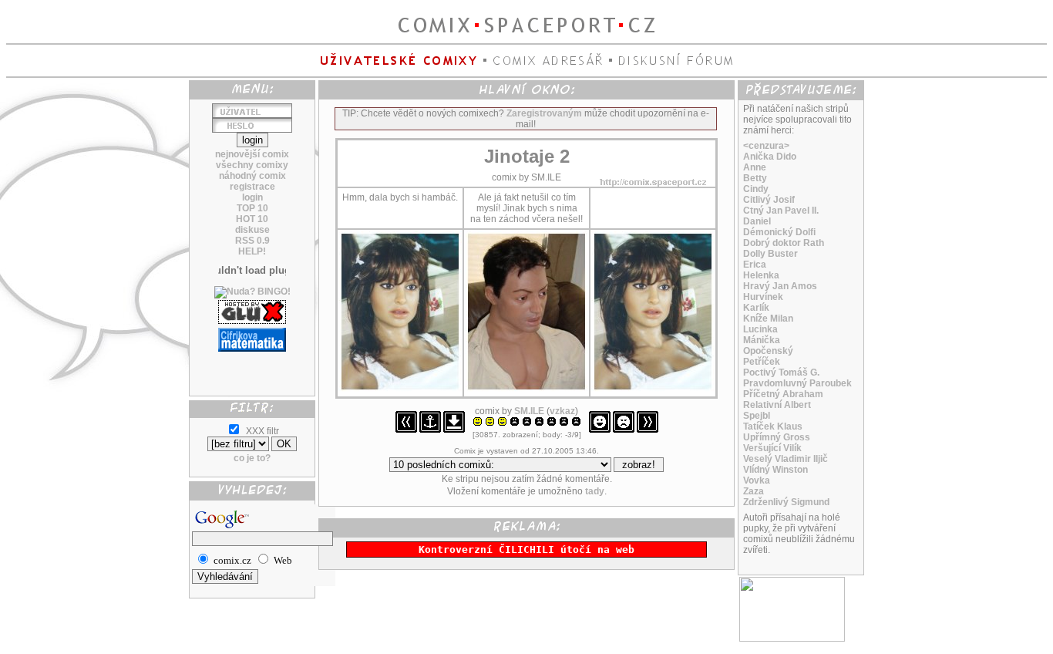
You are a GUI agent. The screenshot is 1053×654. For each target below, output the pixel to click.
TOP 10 (252, 208)
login (252, 197)
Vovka (756, 480)
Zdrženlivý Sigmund (786, 502)
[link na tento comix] (430, 429)
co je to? (252, 458)
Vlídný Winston (775, 469)
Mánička (761, 340)
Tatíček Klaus (772, 426)
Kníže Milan (768, 318)
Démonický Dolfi (779, 232)
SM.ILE (529, 411)
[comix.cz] (792, 638)
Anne (754, 167)
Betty (755, 178)
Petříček (761, 361)
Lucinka (760, 329)
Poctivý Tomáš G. (781, 372)
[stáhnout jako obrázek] (454, 429)
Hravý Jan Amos (780, 286)
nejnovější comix (252, 154)
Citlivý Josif (769, 199)
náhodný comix (252, 175)
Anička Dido (769, 156)
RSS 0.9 (252, 240)
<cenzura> (766, 145)
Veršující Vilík (772, 448)
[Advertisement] (252, 368)
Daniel (757, 221)
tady (594, 491)
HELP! (252, 251)
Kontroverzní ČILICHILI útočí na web (526, 549)
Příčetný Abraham (783, 394)
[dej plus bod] (600, 429)
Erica (754, 264)
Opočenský (768, 351)
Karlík (756, 307)
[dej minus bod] (623, 429)
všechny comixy (252, 165)
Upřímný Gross (776, 437)
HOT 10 (252, 219)
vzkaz (562, 411)
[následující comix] (647, 429)
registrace (252, 186)
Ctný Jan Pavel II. (781, 210)
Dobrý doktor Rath (783, 243)
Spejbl (756, 415)
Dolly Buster (770, 253)
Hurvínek (763, 297)
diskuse (252, 229)
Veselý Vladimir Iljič (785, 458)
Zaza (753, 491)
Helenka (761, 275)
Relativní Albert (777, 404)
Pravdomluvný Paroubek (797, 383)
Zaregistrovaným (544, 113)
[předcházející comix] (406, 429)
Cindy (756, 189)
